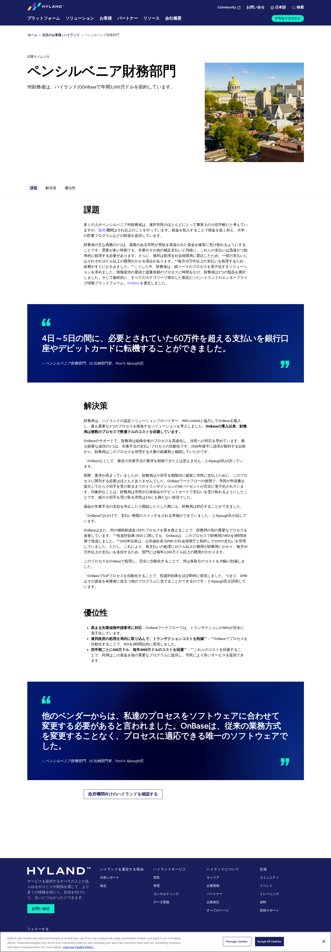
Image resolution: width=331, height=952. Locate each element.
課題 (33, 187)
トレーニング (269, 894)
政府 (102, 230)
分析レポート (109, 877)
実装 (156, 877)
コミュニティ (269, 877)
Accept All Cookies (269, 941)
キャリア (213, 877)
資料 (263, 902)
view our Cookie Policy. (78, 947)
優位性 (70, 187)
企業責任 (213, 902)
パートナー (214, 894)
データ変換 (161, 902)
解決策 (50, 187)
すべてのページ (218, 910)
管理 (156, 886)
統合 (103, 886)
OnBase (133, 283)
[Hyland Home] (45, 7)
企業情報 (213, 886)
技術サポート (269, 910)
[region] (165, 942)
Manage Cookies (237, 941)
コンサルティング (166, 894)
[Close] (324, 941)
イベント (266, 886)
